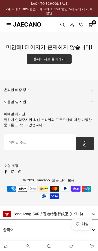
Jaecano (22, 24)
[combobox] (49, 214)
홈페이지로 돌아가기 (49, 59)
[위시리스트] (81, 24)
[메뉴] (8, 24)
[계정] (72, 24)
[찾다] (62, 24)
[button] (90, 24)
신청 (85, 143)
